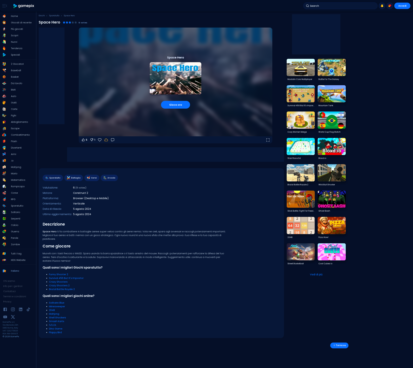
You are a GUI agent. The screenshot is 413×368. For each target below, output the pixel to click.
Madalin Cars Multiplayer (299, 79)
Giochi (42, 15)
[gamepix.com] (24, 6)
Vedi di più (316, 274)
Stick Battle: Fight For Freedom (301, 210)
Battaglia (76, 177)
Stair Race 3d (294, 158)
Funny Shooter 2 (58, 274)
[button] (17, 16)
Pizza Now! (323, 237)
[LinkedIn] (20, 310)
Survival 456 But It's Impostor (66, 278)
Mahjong (54, 313)
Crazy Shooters (58, 281)
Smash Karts (56, 321)
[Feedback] (113, 140)
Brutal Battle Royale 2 (62, 289)
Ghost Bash (324, 210)
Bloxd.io (322, 158)
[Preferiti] (390, 6)
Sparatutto (54, 15)
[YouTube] (5, 317)
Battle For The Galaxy (328, 79)
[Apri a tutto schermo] (268, 140)
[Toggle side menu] (4, 5)
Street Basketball (295, 263)
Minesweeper (57, 306)
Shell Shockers (57, 317)
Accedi (402, 5)
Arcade (111, 177)
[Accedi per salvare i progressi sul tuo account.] (106, 140)
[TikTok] (28, 310)
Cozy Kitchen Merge (297, 132)
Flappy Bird (55, 332)
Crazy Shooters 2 (59, 285)
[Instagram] (12, 310)
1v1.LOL (52, 325)
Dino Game (55, 328)
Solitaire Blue (56, 302)
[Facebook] (5, 310)
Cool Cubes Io (325, 263)
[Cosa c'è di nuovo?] (382, 6)
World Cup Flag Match (329, 132)
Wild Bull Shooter (326, 184)
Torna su (341, 345)
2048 (52, 310)
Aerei (94, 177)
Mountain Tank (325, 105)
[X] (12, 317)
